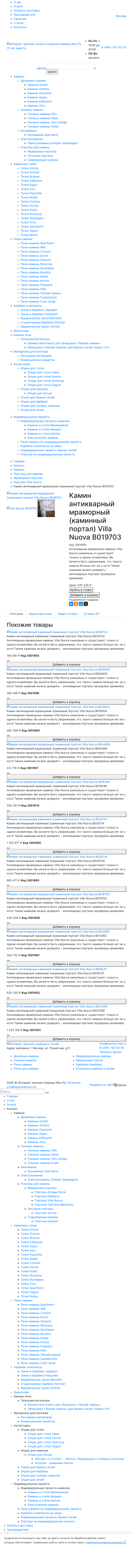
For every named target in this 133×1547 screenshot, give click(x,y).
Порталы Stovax (46, 1213)
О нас (17, 2)
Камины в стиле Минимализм (48, 425)
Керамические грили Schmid (40, 326)
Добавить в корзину (84, 595)
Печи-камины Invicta (35, 280)
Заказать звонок (110, 1052)
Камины (19, 76)
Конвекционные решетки (38, 360)
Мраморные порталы (42, 151)
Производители (24, 14)
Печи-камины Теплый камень (41, 293)
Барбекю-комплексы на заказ (41, 446)
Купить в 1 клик (81, 590)
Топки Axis (28, 189)
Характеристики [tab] (40, 613)
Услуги (18, 6)
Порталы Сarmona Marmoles (54, 1204)
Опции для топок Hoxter (44, 376)
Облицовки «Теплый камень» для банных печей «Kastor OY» (69, 347)
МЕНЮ (41, 68)
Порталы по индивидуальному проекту (48, 454)
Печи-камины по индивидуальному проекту (51, 442)
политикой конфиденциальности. (106, 1542)
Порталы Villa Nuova (49, 1200)
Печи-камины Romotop (36, 264)
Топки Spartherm (32, 226)
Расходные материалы (36, 355)
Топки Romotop (31, 214)
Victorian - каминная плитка (54, 1463)
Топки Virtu (28, 222)
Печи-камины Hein (33, 289)
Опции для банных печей (38, 397)
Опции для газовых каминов (40, 405)
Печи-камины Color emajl (38, 301)
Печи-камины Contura (36, 251)
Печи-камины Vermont (36, 260)
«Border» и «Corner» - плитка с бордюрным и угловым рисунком (79, 1459)
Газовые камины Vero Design (47, 122)
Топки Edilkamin (31, 180)
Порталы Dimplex (46, 1221)
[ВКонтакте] (71, 604)
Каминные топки (25, 164)
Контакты (20, 27)
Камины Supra (37, 97)
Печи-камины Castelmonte (39, 297)
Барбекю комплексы (28, 305)
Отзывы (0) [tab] (91, 613)
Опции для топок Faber (43, 372)
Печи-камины (23, 239)
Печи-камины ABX (33, 247)
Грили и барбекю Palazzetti (39, 314)
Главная (12, 1096)
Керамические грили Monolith (41, 318)
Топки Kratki (29, 210)
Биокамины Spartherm (43, 134)
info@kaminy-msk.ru (112, 1043)
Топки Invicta (29, 168)
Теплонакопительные (35, 339)
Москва (121, 16)
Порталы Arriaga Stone (50, 1192)
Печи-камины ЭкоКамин (37, 268)
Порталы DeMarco (47, 1196)
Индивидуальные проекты (32, 417)
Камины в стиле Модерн (44, 429)
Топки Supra (29, 185)
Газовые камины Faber (43, 118)
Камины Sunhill (38, 84)
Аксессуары (22, 364)
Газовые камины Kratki (43, 126)
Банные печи (22, 335)
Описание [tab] (16, 613)
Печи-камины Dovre (34, 255)
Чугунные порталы (40, 155)
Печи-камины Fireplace (36, 285)
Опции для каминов (34, 389)
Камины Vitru (36, 105)
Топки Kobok (29, 235)
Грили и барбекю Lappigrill (39, 310)
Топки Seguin (29, 230)
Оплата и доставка (27, 10)
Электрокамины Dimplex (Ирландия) (53, 143)
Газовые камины (32, 109)
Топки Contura (30, 201)
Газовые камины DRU (42, 114)
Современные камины (43, 160)
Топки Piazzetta (31, 193)
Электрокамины (32, 139)
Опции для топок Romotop (46, 380)
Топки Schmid (30, 172)
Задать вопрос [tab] (68, 613)
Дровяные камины (33, 80)
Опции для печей (32, 410)
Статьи (19, 23)
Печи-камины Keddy (34, 276)
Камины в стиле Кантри (44, 433)
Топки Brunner (30, 176)
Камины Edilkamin (40, 101)
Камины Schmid (38, 89)
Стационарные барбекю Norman (43, 322)
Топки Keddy (29, 197)
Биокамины (29, 130)
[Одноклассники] (76, 604)
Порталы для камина (35, 147)
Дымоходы (21, 330)
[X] (86, 604)
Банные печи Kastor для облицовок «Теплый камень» (64, 343)
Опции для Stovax (40, 393)
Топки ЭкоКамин (32, 218)
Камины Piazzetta (39, 93)
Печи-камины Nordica (36, 272)
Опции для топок (32, 368)
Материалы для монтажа (31, 351)
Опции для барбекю (34, 401)
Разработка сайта (102, 1084)
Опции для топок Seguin (44, 385)
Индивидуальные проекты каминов (45, 421)
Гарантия (20, 18)
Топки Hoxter (30, 205)
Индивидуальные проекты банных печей (48, 450)
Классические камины (43, 437)
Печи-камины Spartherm (37, 243)
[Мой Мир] (81, 604)
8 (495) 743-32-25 (113, 47)
